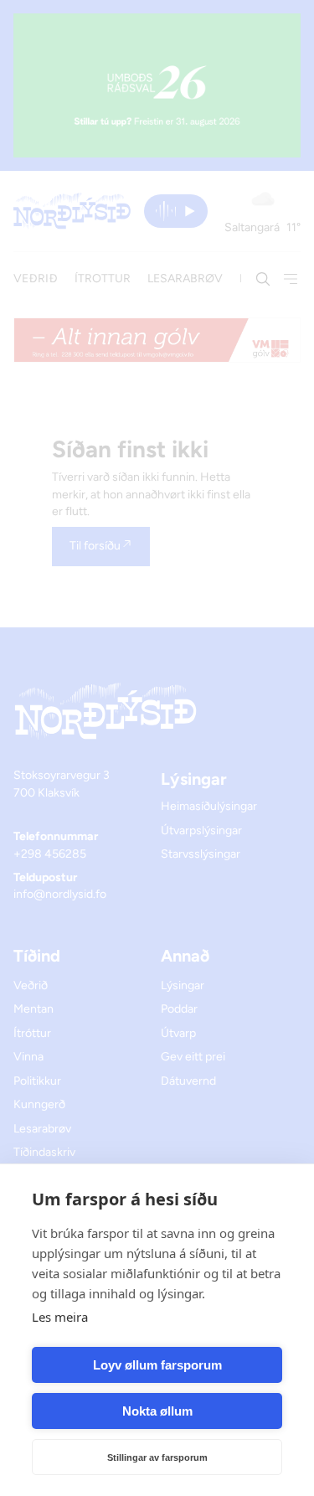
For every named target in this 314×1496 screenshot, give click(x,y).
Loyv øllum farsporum (157, 1365)
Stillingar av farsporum (157, 1457)
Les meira (60, 1316)
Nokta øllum (157, 1411)
